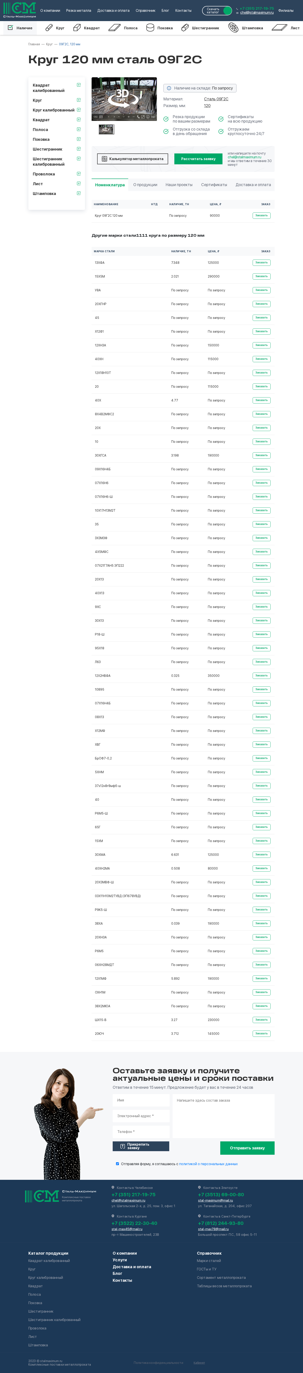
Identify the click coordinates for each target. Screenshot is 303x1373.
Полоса (131, 28)
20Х (98, 428)
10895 (99, 689)
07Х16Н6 (101, 483)
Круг (60, 28)
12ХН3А (100, 345)
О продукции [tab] (145, 184)
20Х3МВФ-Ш (104, 882)
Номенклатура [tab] (110, 185)
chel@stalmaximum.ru (256, 12)
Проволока (37, 1328)
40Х (98, 400)
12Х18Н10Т (103, 373)
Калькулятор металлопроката (136, 159)
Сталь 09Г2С (216, 99)
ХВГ (97, 744)
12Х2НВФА (102, 676)
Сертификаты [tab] (214, 184)
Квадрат (92, 28)
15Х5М (100, 276)
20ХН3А (101, 937)
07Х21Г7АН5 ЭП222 (109, 565)
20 (97, 386)
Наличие (24, 28)
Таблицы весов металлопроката (224, 1286)
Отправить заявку (247, 1148)
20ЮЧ (99, 1033)
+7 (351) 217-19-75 (257, 8)
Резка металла (78, 10)
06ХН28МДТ (104, 965)
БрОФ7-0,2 (103, 758)
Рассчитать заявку (198, 159)
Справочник (145, 10)
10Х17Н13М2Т (105, 510)
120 (207, 105)
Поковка (165, 28)
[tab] (106, 129)
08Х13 (99, 717)
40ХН (99, 359)
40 (97, 799)
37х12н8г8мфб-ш (108, 786)
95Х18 (99, 648)
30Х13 (99, 620)
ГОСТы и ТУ (207, 1269)
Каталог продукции (48, 1253)
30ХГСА (100, 455)
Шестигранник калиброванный (54, 1320)
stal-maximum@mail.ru (215, 1200)
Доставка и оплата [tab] (253, 184)
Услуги (120, 1260)
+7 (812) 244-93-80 (221, 1223)
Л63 (98, 662)
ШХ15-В (100, 1020)
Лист (295, 28)
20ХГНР (100, 304)
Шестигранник (205, 28)
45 (97, 318)
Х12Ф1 (99, 331)
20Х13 (99, 579)
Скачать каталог (213, 10)
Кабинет (199, 1362)
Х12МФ (100, 731)
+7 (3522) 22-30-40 (134, 1223)
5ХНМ (99, 772)
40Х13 (99, 593)
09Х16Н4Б (103, 469)
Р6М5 (99, 951)
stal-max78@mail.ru (213, 1229)
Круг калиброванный (45, 1278)
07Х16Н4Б (103, 703)
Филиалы (285, 10)
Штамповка (252, 28)
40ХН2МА (102, 868)
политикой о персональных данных (208, 1164)
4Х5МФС (101, 552)
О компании (50, 10)
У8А (98, 290)
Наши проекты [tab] (179, 184)
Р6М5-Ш (101, 813)
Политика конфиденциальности (158, 1363)
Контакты (183, 10)
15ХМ (99, 841)
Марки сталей (209, 1261)
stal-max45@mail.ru (127, 1229)
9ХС (98, 607)
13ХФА (99, 262)
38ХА (99, 923)
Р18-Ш (99, 634)
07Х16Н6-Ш (104, 497)
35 (97, 524)
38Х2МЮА (102, 1006)
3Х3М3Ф (101, 538)
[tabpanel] (124, 99)
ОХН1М (100, 992)
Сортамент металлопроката (221, 1278)
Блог (165, 10)
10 (96, 441)
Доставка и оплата (113, 10)
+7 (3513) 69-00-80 (221, 1194)
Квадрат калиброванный (49, 1261)
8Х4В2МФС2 (104, 414)
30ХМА (100, 854)
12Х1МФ (100, 978)
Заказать (262, 215)
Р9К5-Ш (101, 910)
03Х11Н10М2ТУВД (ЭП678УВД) (118, 896)
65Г (97, 827)
